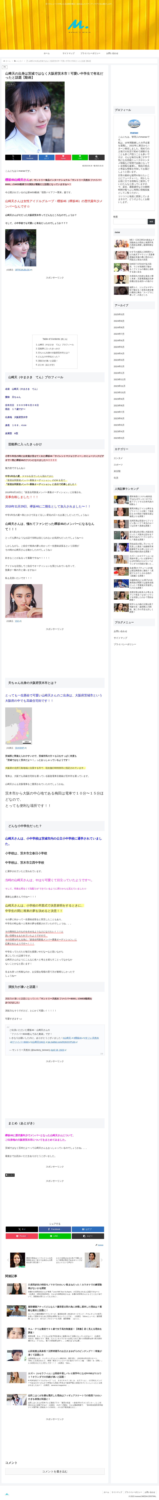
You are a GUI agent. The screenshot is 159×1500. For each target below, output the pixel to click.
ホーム (106, 1492)
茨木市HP (19, 748)
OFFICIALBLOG (22, 270)
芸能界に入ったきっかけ (49, 348)
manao (134, 132)
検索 (115, 216)
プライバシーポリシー (125, 644)
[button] (97, 157)
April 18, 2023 (57, 1050)
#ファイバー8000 (20, 1042)
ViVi (17, 621)
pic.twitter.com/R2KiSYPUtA (62, 1042)
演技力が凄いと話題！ (48, 361)
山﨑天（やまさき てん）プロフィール (56, 344)
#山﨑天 (67, 1038)
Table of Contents (51, 339)
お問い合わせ (120, 631)
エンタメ (11, 1175)
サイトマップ (120, 638)
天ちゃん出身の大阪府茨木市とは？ (54, 353)
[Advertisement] (55, 297)
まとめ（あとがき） (47, 365)
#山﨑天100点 (38, 1042)
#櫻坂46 (78, 1038)
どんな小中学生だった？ (49, 357)
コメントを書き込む (55, 1471)
